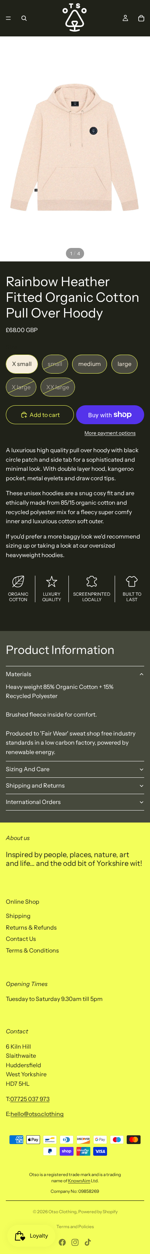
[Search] (24, 18)
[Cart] (141, 18)
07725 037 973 (30, 1099)
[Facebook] (62, 1242)
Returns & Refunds (31, 927)
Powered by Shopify (98, 1211)
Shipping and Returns (35, 785)
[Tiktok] (87, 1242)
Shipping (18, 915)
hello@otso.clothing (37, 1113)
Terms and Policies (75, 1226)
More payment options (109, 433)
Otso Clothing (62, 1211)
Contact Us (21, 938)
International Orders (33, 801)
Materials (18, 674)
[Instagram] (75, 1242)
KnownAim (79, 1180)
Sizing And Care (28, 769)
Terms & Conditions (32, 950)
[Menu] (8, 18)
